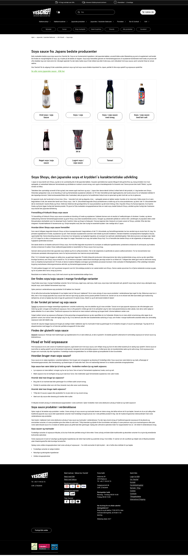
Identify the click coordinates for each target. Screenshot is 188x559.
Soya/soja (69, 37)
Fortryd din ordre (41, 530)
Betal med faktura (70, 479)
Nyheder (48, 29)
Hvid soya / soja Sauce (46, 116)
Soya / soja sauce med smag (110, 116)
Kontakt (132, 482)
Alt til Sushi (60, 37)
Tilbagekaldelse (135, 496)
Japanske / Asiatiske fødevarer (101, 22)
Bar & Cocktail (134, 22)
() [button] (150, 12)
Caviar (64, 29)
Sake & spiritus (96, 29)
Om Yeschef (134, 479)
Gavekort (143, 29)
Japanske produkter (78, 22)
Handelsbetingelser (136, 485)
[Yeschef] (41, 12)
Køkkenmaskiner (59, 22)
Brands (111, 29)
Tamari (110, 160)
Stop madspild (80, 29)
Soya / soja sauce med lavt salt (141, 116)
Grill (145, 22)
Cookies (133, 491)
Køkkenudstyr (43, 22)
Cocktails (133, 494)
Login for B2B (135, 477)
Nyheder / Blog (135, 488)
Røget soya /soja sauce (46, 161)
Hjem (32, 37)
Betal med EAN (69, 477)
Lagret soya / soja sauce (78, 161)
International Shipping (137, 499)
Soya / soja (78, 115)
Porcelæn (120, 22)
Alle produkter (127, 29)
